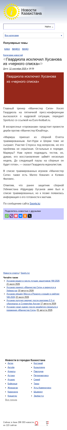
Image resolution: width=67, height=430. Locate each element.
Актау (10, 363)
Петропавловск (41, 375)
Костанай (38, 363)
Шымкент (38, 392)
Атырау (11, 379)
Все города (11, 399)
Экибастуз (39, 396)
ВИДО (23, 49)
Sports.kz (35, 203)
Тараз (36, 383)
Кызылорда (39, 367)
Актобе (11, 367)
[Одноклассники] (25, 216)
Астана (11, 375)
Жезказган (13, 387)
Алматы (11, 371)
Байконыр (12, 383)
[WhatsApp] (7, 216)
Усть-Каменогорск (42, 387)
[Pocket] (16, 216)
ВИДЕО (14, 49)
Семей (37, 379)
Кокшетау (12, 396)
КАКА (5, 49)
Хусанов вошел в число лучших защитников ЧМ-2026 (33, 281)
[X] (30, 216)
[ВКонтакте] (20, 216)
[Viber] (11, 216)
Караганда (13, 392)
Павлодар (38, 371)
